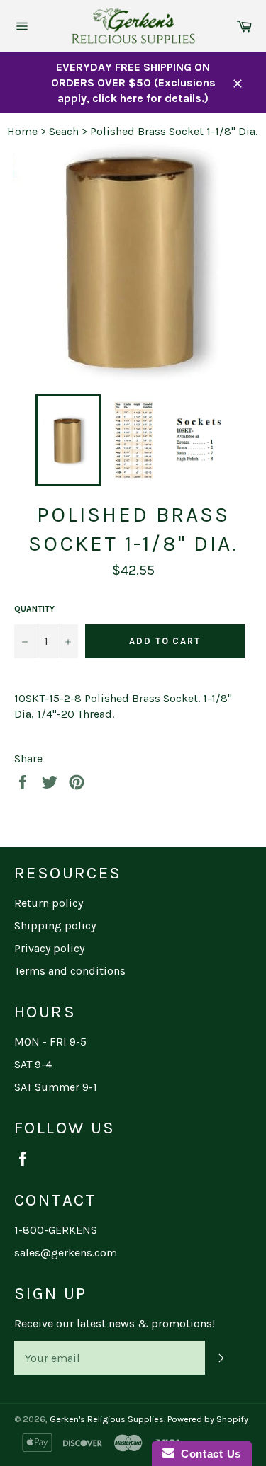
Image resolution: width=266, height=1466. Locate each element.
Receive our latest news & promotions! (114, 1323)
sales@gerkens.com (65, 1252)
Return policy (48, 903)
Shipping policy (55, 925)
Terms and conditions (70, 971)
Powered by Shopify (207, 1419)
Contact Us (207, 1454)
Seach (64, 131)
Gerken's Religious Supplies (107, 1419)
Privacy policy (49, 948)
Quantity (34, 609)
